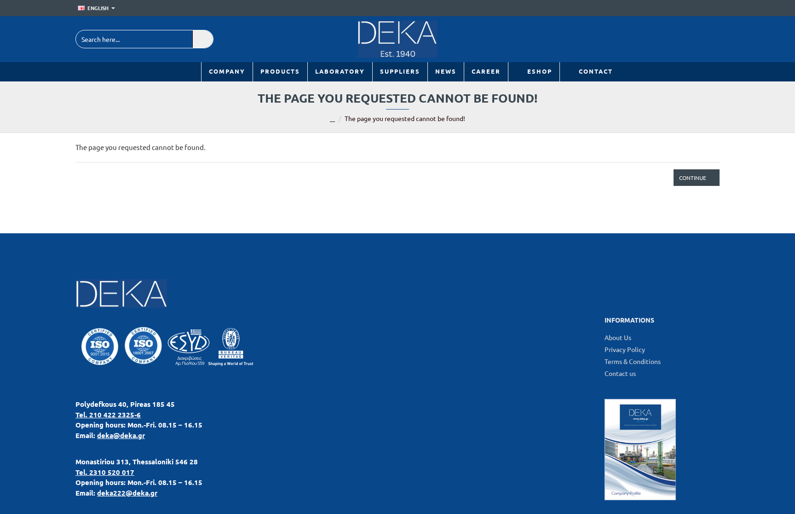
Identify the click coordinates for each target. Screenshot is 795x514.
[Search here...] (202, 39)
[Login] (699, 8)
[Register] (713, 8)
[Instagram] (709, 39)
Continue (692, 177)
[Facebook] (688, 39)
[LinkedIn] (667, 39)
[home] (332, 119)
